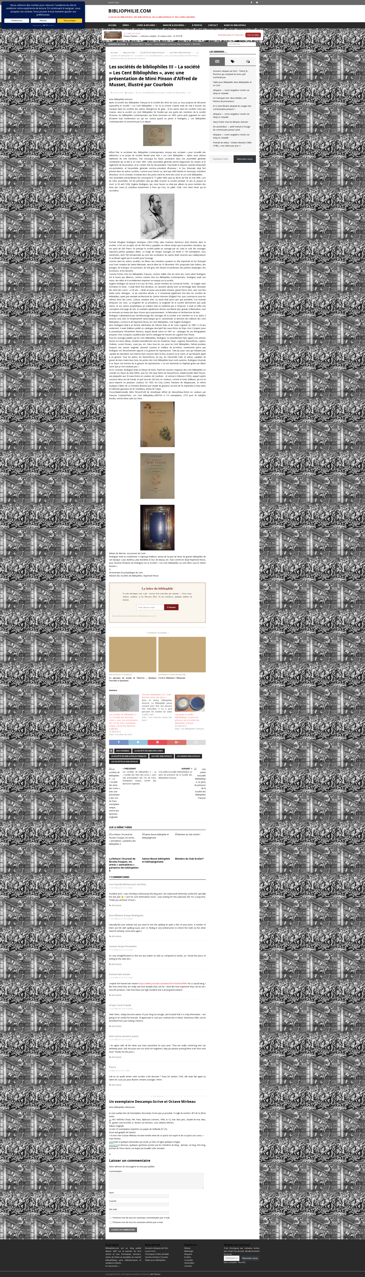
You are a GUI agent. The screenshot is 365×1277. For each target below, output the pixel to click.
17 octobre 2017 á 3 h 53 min (120, 1040)
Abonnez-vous (245, 159)
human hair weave (119, 974)
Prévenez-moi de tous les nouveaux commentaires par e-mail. (141, 1217)
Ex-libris (187, 1257)
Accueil (112, 25)
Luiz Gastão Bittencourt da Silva (127, 884)
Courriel (112, 1201)
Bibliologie (129, 52)
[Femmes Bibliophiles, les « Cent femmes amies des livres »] (158, 707)
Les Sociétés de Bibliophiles (124, 761)
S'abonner (171, 607)
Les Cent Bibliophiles (147, 92)
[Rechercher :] (241, 44)
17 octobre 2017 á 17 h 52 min (120, 950)
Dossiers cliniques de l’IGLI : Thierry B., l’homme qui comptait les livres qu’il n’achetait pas (230, 74)
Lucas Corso (150, 1251)
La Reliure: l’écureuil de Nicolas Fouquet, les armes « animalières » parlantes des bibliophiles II (124, 864)
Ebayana (188, 1254)
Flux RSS (242, 1262)
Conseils (188, 1266)
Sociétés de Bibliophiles (152, 52)
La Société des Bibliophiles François (128, 756)
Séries (125, 25)
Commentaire (115, 1171)
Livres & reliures (146, 25)
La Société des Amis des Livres (148, 751)
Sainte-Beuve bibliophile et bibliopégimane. (156, 860)
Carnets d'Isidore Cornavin (156, 1257)
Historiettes (189, 1263)
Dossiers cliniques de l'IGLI (156, 1248)
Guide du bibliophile (235, 25)
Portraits (161, 92)
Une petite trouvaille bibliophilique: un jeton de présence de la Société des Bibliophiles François (187, 718)
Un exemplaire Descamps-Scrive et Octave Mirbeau (152, 1101)
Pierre (112, 1067)
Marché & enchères (173, 25)
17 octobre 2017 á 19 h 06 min (120, 919)
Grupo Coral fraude (120, 1005)
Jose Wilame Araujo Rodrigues (126, 915)
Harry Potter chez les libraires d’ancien (230, 122)
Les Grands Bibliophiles (188, 756)
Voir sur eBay (253, 35)
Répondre (116, 905)
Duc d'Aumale (122, 751)
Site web (113, 1209)
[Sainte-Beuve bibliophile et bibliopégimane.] (157, 844)
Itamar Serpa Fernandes (123, 946)
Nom (111, 1192)
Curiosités (188, 1260)
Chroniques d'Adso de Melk (157, 1254)
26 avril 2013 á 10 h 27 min (119, 1071)
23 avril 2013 (118, 92)
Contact (213, 25)
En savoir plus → (113, 1266)
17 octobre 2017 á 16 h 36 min (120, 1009)
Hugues (130, 92)
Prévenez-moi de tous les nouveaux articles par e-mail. (137, 1222)
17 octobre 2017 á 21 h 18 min (120, 888)
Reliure (187, 1248)
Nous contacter (230, 1262)
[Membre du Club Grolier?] (190, 844)
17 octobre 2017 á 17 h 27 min (120, 978)
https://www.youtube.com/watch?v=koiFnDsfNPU (162, 983)
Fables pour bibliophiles (155, 1260)
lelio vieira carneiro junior (124, 1036)
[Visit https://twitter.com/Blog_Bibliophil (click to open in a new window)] (257, 2)
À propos (197, 25)
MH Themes (155, 1274)
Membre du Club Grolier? (189, 858)
